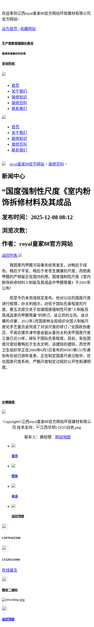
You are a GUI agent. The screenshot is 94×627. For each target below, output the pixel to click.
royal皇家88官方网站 (27, 164)
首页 (15, 85)
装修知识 (19, 97)
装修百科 (19, 103)
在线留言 (9, 570)
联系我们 (19, 109)
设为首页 (10, 29)
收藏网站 (28, 29)
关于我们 (19, 91)
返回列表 (9, 255)
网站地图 (63, 437)
